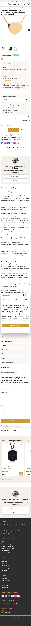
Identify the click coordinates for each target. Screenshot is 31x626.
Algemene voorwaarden (8, 546)
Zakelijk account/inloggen (8, 548)
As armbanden (5, 565)
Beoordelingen (5, 550)
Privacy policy (15, 620)
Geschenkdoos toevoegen (10, 96)
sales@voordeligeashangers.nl (11, 531)
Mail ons (15, 176)
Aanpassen (15, 329)
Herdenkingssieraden (7, 583)
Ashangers (4, 561)
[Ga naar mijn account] (24, 4)
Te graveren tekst (10, 84)
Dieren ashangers (6, 568)
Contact (3, 541)
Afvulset (5, 76)
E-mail (3, 412)
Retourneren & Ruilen (7, 553)
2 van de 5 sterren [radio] (3, 390)
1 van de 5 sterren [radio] (1, 390)
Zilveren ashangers (6, 587)
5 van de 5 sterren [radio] (8, 390)
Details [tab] (15, 299)
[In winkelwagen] (21, 473)
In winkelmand (14, 130)
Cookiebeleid (15, 617)
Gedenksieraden (6, 580)
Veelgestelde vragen (7, 544)
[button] (28, 440)
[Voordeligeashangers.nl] (13, 4)
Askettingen (4, 578)
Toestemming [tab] (5, 299)
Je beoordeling (5, 392)
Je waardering (5, 387)
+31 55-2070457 (7, 533)
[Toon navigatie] (2, 4)
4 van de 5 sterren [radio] (6, 390)
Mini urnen (4, 570)
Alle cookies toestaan (15, 325)
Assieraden (8, 7)
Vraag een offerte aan (14, 151)
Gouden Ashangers (6, 585)
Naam (3, 405)
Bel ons (15, 180)
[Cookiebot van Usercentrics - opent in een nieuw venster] (22, 295)
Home (3, 7)
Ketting (4, 67)
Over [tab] (25, 299)
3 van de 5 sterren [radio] (5, 390)
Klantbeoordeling (8, 139)
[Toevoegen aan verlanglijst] (21, 130)
